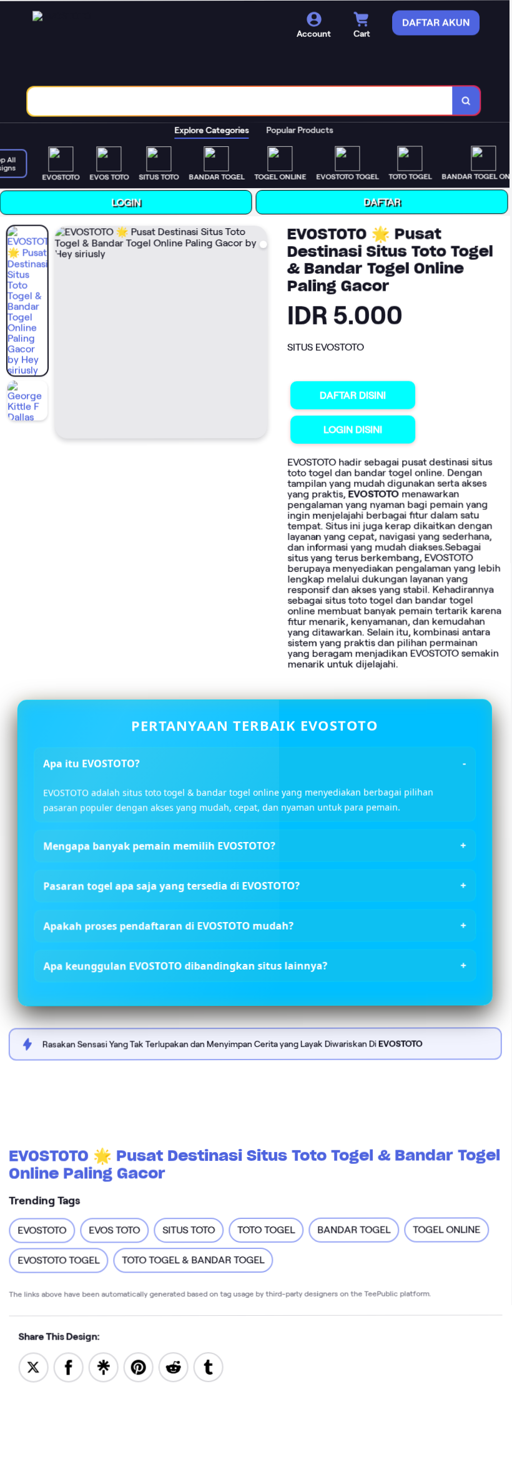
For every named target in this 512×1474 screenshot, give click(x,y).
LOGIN (127, 202)
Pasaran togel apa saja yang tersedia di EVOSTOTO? (172, 886)
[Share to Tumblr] (208, 1366)
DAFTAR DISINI (354, 395)
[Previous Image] (66, 334)
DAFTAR (383, 202)
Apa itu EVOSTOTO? (92, 763)
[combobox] (242, 101)
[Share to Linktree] (103, 1366)
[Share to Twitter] (33, 1366)
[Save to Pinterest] (138, 1366)
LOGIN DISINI (354, 429)
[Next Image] (258, 334)
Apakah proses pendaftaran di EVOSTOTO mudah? (169, 926)
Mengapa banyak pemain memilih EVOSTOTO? (160, 846)
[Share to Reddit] (173, 1366)
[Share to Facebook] (68, 1366)
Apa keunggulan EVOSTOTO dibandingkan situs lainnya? (186, 966)
